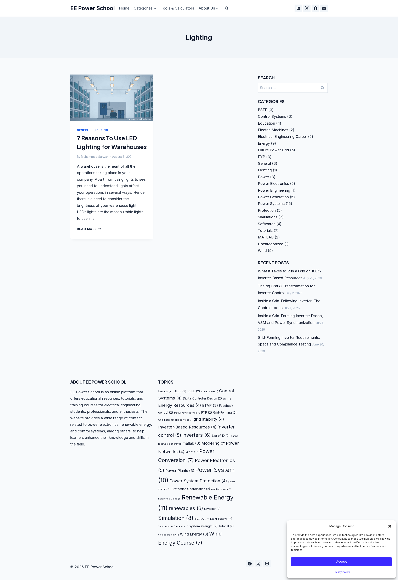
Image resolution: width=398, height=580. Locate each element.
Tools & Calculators (177, 8)
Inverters (196, 435)
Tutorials (265, 230)
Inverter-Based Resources (187, 427)
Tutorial (226, 526)
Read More (89, 229)
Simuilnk (212, 509)
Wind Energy (194, 534)
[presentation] (111, 98)
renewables (186, 508)
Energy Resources (179, 405)
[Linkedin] (298, 8)
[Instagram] (267, 563)
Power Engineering (274, 190)
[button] (390, 526)
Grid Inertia (166, 420)
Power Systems (271, 203)
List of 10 (221, 436)
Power (263, 177)
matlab (191, 443)
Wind (262, 250)
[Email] (324, 8)
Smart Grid (201, 519)
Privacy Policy (341, 572)
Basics (165, 391)
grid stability (208, 419)
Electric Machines (273, 130)
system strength (203, 526)
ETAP (210, 405)
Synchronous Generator (173, 526)
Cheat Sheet (209, 391)
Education (266, 123)
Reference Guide (169, 498)
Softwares (266, 224)
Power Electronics (273, 183)
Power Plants (179, 470)
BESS (180, 391)
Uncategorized (270, 244)
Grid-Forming (225, 412)
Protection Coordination (190, 489)
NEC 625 (192, 452)
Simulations (267, 217)
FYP (261, 157)
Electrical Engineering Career (282, 136)
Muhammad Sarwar (94, 156)
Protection (267, 210)
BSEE (262, 110)
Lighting (100, 130)
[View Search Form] (226, 8)
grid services (183, 420)
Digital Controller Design (202, 398)
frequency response (187, 413)
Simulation (175, 518)
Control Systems (272, 116)
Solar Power (221, 519)
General (83, 130)
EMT (227, 398)
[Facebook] (315, 8)
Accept (341, 561)
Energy (264, 143)
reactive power (221, 489)
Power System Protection (198, 480)
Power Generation (273, 197)
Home (124, 8)
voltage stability (168, 534)
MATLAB (266, 237)
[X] (307, 8)
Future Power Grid (273, 150)
